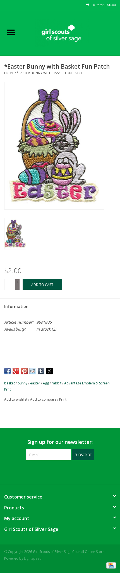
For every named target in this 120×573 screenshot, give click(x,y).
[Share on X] (49, 371)
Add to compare (43, 399)
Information (16, 306)
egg (46, 383)
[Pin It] (24, 371)
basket (9, 383)
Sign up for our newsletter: (60, 442)
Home (9, 73)
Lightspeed (33, 558)
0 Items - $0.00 (104, 5)
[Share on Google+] (16, 371)
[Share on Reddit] (32, 371)
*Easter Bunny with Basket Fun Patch (50, 73)
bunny (22, 383)
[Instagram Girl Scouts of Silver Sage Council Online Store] (65, 471)
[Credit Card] (110, 565)
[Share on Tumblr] (41, 371)
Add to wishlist (16, 399)
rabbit (56, 383)
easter (35, 383)
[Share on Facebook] (7, 371)
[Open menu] (11, 32)
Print (62, 399)
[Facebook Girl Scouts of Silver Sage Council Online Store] (55, 471)
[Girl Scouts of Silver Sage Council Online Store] (71, 32)
